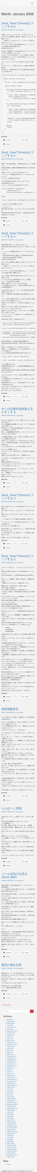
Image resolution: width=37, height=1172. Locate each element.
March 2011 (10, 1073)
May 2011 (10, 1070)
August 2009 (11, 1110)
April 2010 (10, 1095)
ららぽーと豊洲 (11, 808)
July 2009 (10, 1112)
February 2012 (11, 1056)
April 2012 (10, 1052)
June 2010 (10, 1091)
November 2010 (12, 1081)
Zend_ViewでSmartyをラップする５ (17, 153)
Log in (9, 1164)
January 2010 (11, 1101)
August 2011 (11, 1068)
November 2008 (12, 1128)
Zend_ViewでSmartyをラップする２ (17, 557)
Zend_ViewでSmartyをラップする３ (17, 496)
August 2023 (11, 1021)
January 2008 (11, 1147)
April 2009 (10, 1118)
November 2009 (12, 1104)
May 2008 (10, 1139)
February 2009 (11, 1122)
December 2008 (12, 1126)
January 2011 (11, 1077)
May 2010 (10, 1093)
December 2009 (12, 1102)
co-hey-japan (19, 30)
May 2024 (10, 1019)
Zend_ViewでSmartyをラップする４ (17, 234)
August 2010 (11, 1087)
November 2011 (12, 1062)
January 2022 (11, 1027)
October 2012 (11, 1043)
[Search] (32, 1011)
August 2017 (11, 1035)
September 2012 (12, 1044)
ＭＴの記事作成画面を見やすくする (17, 410)
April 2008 (10, 1141)
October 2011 (11, 1064)
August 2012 (11, 1046)
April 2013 (10, 1039)
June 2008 (10, 1137)
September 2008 (12, 1132)
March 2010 (10, 1097)
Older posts (7, 1005)
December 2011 (12, 1060)
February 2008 (11, 1145)
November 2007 (12, 1151)
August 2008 (11, 1133)
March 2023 (10, 1023)
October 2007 (11, 1153)
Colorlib (16, 1171)
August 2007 (11, 1157)
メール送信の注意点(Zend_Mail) (14, 875)
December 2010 (12, 1079)
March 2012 (10, 1054)
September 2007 (12, 1155)
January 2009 (11, 1124)
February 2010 (11, 1099)
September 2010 (12, 1085)
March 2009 (10, 1120)
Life (4, 3)
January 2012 (11, 1058)
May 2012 (10, 1050)
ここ (8, 349)
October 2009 (11, 1106)
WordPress (29, 1171)
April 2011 (10, 1072)
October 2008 (11, 1130)
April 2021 (10, 1029)
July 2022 (10, 1025)
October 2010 (11, 1083)
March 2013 (10, 1041)
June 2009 (10, 1114)
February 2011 (11, 1075)
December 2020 (12, 1031)
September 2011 (12, 1066)
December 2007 (12, 1149)
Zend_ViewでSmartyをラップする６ (17, 24)
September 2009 (12, 1108)
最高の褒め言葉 (11, 965)
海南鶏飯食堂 (9, 709)
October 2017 (11, 1033)
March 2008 (10, 1143)
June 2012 (10, 1048)
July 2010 (10, 1089)
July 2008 (10, 1135)
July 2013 (10, 1037)
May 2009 (10, 1116)
